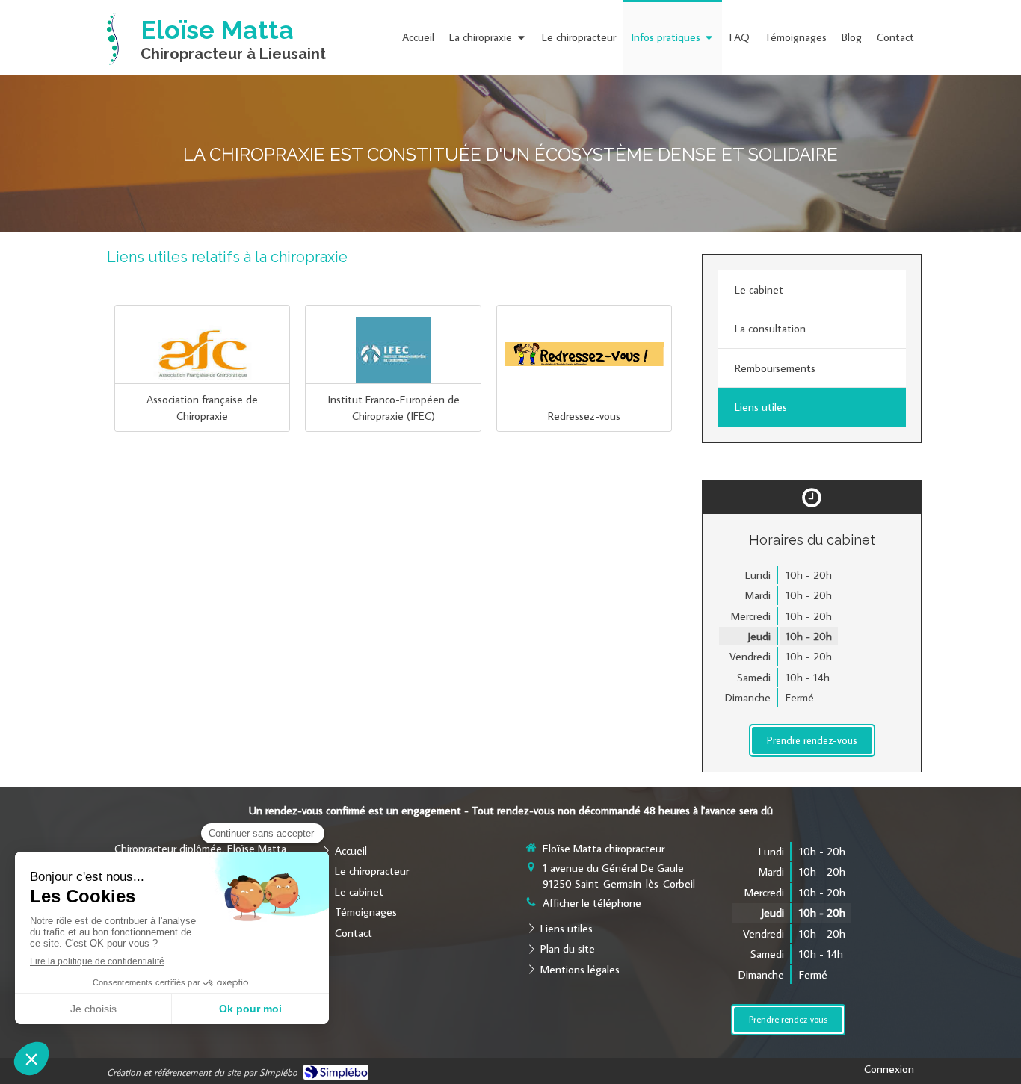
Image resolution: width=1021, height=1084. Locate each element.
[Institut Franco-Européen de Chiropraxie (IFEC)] (392, 354)
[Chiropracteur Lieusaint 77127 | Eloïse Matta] (113, 39)
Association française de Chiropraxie (202, 407)
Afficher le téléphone (592, 903)
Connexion (889, 1069)
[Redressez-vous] (584, 354)
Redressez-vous (584, 416)
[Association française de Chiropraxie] (202, 354)
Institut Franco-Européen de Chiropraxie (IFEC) (393, 407)
